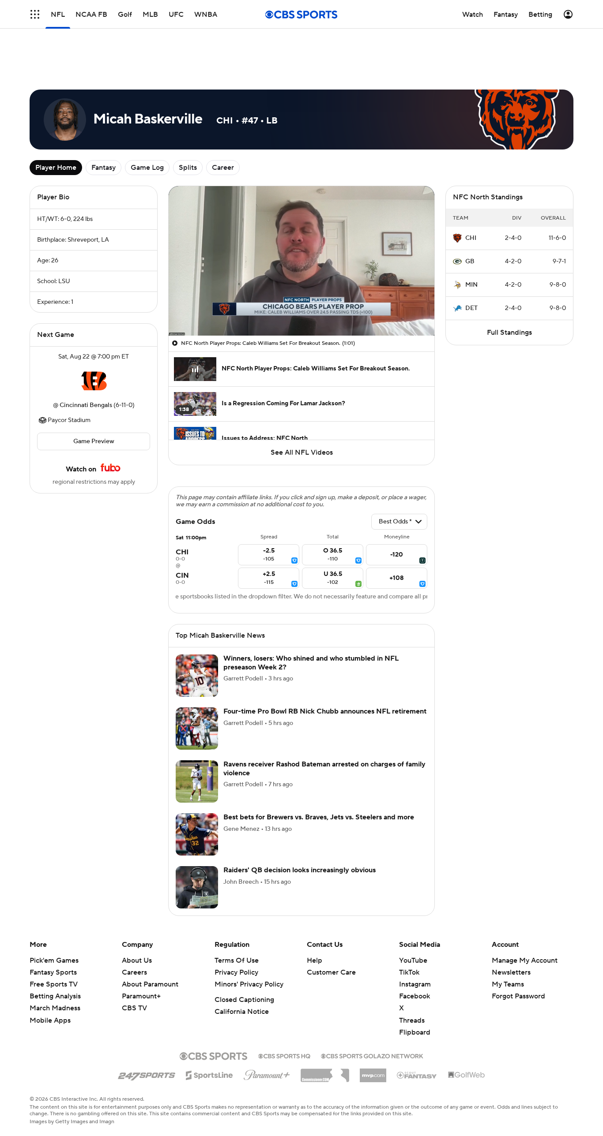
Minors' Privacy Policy (249, 934)
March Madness (55, 957)
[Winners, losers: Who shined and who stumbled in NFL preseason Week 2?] (197, 625)
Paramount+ (141, 946)
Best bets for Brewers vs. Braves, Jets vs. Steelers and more (318, 766)
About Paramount (150, 934)
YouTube (413, 910)
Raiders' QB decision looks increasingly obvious (299, 819)
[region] (301, 221)
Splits (188, 127)
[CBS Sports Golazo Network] (372, 1005)
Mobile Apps (50, 970)
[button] (34, 14)
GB (470, 222)
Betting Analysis (55, 946)
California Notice (242, 961)
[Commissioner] (325, 1021)
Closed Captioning (244, 949)
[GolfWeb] (466, 1024)
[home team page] (93, 341)
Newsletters (511, 922)
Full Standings (509, 292)
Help (314, 910)
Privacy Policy (236, 922)
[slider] (301, 270)
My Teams (508, 934)
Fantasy (103, 127)
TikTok (409, 922)
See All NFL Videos (302, 412)
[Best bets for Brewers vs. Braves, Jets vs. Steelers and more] (197, 784)
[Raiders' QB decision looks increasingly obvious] (197, 837)
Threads (412, 970)
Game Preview (93, 402)
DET (471, 269)
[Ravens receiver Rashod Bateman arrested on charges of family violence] (197, 731)
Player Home (55, 127)
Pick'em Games (54, 910)
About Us (137, 910)
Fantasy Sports (53, 922)
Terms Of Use (237, 910)
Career (223, 127)
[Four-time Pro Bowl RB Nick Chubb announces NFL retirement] (197, 678)
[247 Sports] (146, 1023)
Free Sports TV (54, 934)
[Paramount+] (267, 1023)
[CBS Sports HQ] (284, 1005)
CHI (470, 198)
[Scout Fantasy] (417, 1024)
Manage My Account (525, 910)
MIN (471, 245)
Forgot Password (518, 946)
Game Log (147, 127)
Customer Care (331, 922)
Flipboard (414, 982)
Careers (134, 922)
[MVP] (373, 1021)
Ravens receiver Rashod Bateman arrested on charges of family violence (324, 718)
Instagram (415, 934)
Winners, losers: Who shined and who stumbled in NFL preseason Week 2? (311, 612)
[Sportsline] (209, 1023)
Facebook (414, 946)
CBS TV (134, 957)
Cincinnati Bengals (86, 366)
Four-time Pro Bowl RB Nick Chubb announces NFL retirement (324, 661)
